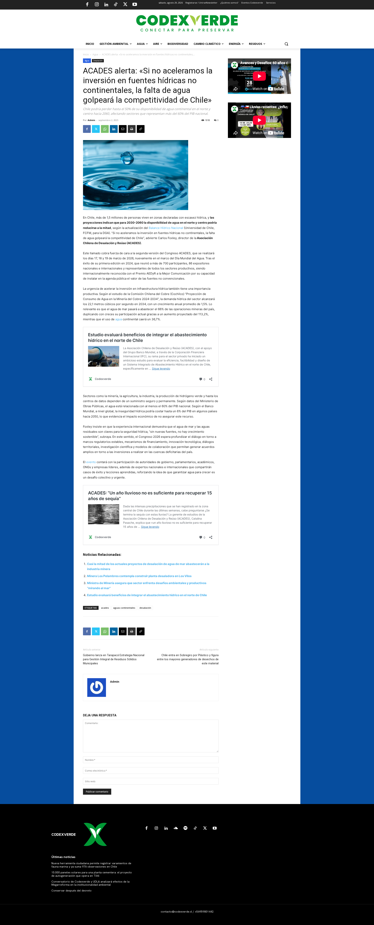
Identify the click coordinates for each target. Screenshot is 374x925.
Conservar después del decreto (71, 890)
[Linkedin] (106, 5)
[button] (286, 44)
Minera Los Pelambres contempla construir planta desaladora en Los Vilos (139, 576)
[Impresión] (132, 129)
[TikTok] (115, 5)
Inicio (86, 54)
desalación (145, 607)
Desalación (98, 60)
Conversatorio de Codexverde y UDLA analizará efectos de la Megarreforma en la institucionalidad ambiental (90, 883)
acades (105, 607)
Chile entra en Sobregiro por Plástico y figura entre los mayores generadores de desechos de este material (188, 659)
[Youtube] (134, 5)
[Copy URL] (141, 129)
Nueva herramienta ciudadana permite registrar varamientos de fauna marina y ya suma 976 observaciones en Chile (91, 864)
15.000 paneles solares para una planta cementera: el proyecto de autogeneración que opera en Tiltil (91, 874)
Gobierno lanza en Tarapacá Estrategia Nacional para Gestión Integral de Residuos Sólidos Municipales (113, 659)
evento (91, 462)
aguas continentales (124, 607)
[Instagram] (97, 5)
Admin (91, 120)
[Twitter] (125, 5)
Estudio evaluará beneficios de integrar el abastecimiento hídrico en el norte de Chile (147, 595)
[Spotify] (185, 828)
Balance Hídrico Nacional (166, 228)
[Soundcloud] (176, 828)
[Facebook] (87, 5)
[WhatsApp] (105, 129)
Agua (95, 54)
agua (118, 319)
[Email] (123, 129)
